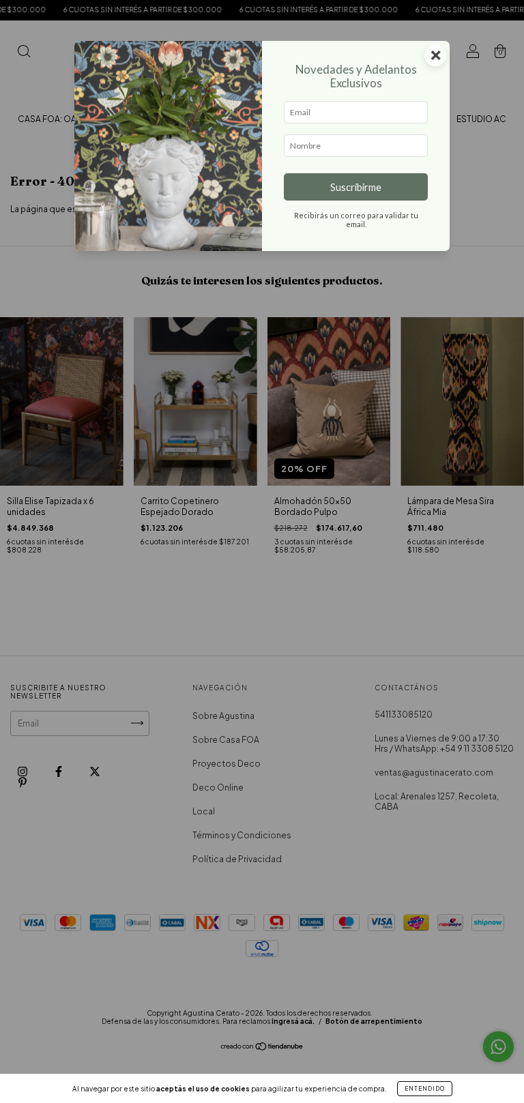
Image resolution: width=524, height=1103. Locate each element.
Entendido (425, 1088)
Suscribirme (355, 187)
